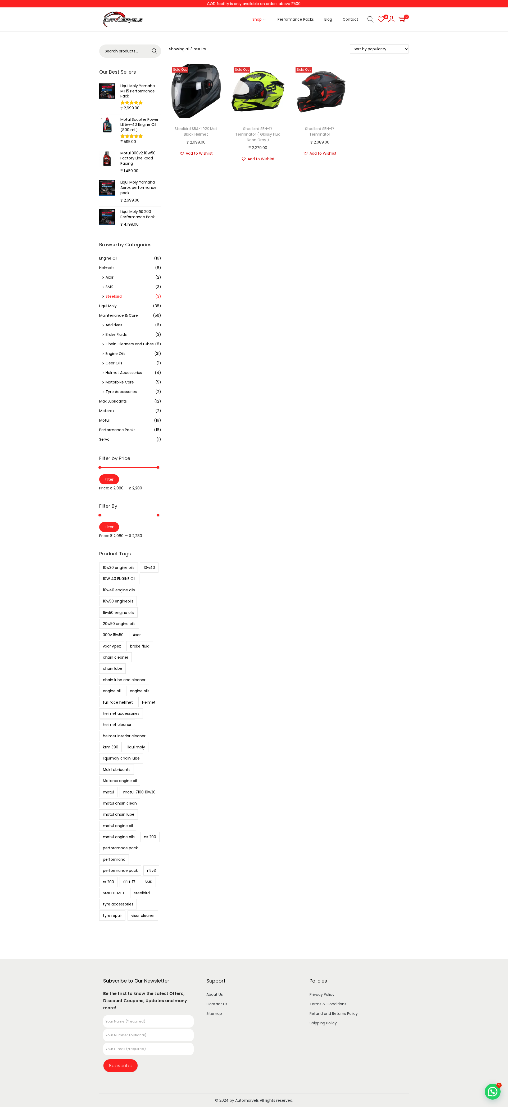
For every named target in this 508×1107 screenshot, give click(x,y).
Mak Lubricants (113, 401)
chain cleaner (115, 657)
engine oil (112, 691)
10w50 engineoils (118, 601)
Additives (114, 325)
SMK (109, 286)
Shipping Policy (323, 1023)
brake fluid (139, 646)
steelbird (142, 893)
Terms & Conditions (328, 1004)
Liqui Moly (108, 306)
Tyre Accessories (121, 391)
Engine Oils (115, 353)
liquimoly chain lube (121, 758)
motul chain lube (118, 814)
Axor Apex (112, 646)
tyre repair (112, 915)
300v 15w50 (113, 634)
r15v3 (151, 870)
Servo (104, 439)
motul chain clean (120, 803)
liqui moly (136, 747)
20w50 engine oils (119, 623)
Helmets (107, 267)
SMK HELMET (114, 893)
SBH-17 (129, 882)
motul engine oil (118, 825)
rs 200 (108, 882)
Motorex (106, 410)
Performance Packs (117, 429)
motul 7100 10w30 (139, 792)
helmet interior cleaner (124, 736)
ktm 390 (110, 747)
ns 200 (150, 837)
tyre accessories (118, 904)
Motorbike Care (120, 382)
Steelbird (114, 296)
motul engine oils (119, 837)
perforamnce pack (120, 848)
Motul (104, 420)
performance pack (120, 870)
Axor (110, 277)
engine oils (139, 691)
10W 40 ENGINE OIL (119, 578)
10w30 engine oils (118, 567)
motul (108, 792)
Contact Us (216, 1004)
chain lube (112, 668)
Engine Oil (108, 258)
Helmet (149, 702)
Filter (109, 479)
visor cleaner (143, 915)
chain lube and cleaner (124, 679)
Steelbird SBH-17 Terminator (319, 131)
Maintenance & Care (118, 315)
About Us (214, 994)
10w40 (149, 567)
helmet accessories (121, 713)
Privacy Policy (322, 994)
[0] (381, 19)
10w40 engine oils (119, 590)
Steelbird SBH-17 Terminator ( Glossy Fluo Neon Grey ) (257, 134)
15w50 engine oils (118, 612)
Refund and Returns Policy (334, 1013)
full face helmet (118, 702)
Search (154, 51)
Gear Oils (114, 363)
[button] (196, 153)
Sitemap (214, 1013)
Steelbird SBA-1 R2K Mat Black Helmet (196, 131)
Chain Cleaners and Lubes (130, 344)
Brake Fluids (116, 334)
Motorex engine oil (120, 780)
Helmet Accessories (124, 372)
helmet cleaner (117, 724)
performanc (114, 859)
